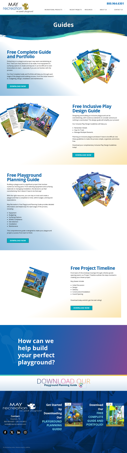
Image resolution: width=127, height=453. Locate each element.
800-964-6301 (9, 421)
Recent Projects (76, 9)
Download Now (18, 86)
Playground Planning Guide (60, 385)
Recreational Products (53, 9)
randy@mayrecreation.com (15, 424)
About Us (103, 9)
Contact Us (118, 9)
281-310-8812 (21, 421)
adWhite (28, 447)
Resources (88, 9)
